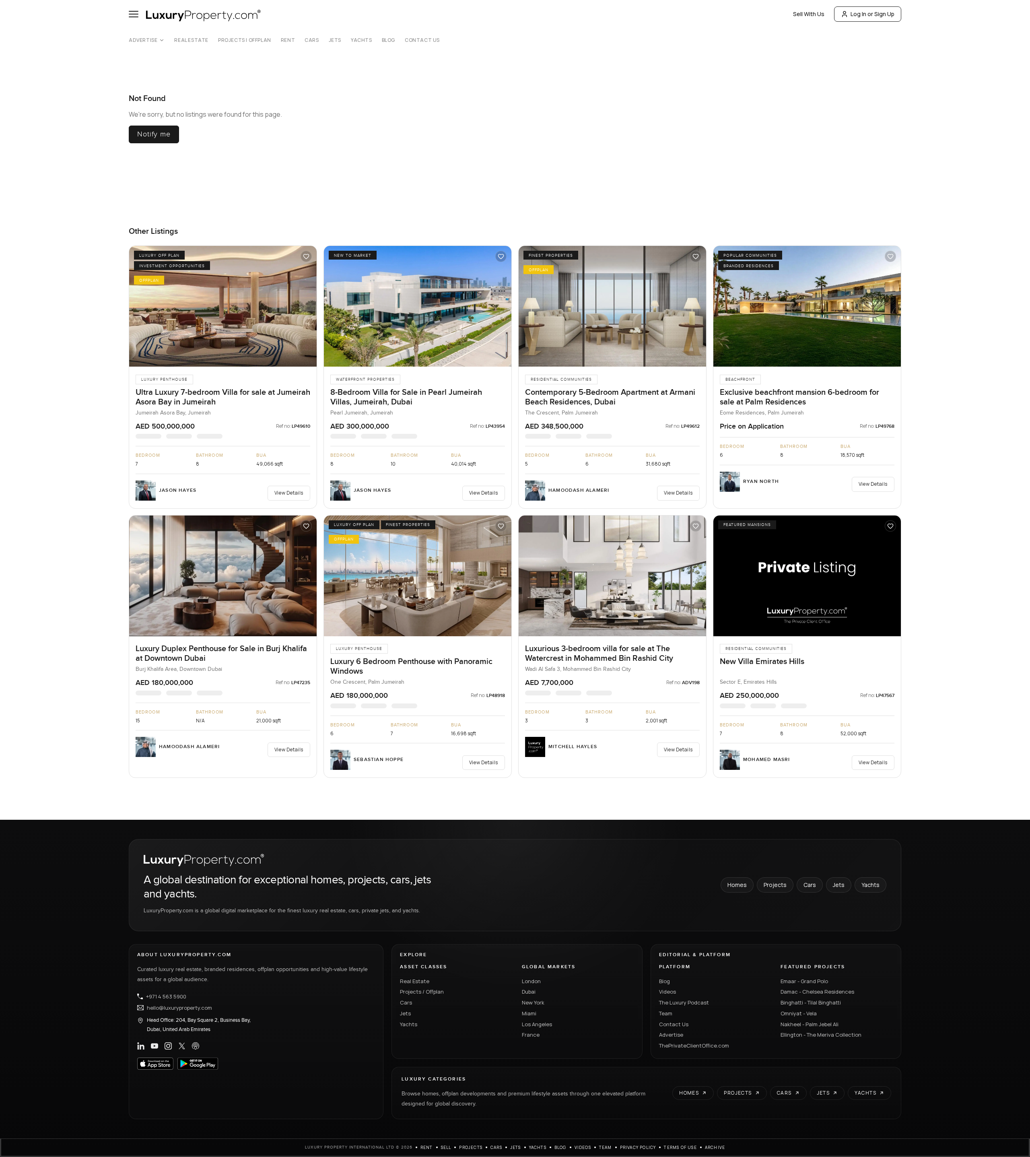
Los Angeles (537, 1024)
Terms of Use (680, 1147)
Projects (775, 885)
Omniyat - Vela (799, 1013)
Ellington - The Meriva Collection (821, 1034)
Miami (529, 1013)
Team (665, 1013)
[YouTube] (154, 1046)
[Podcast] (195, 1046)
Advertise (143, 40)
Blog (388, 40)
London (531, 981)
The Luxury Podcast (684, 1002)
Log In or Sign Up (872, 14)
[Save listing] (306, 256)
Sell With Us (808, 14)
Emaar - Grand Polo (804, 981)
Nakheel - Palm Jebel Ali (809, 1024)
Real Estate (191, 40)
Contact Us (422, 40)
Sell (446, 1147)
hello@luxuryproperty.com (179, 1007)
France (531, 1034)
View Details (288, 492)
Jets (335, 40)
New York (533, 1002)
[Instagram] (168, 1046)
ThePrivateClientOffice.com (694, 1045)
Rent (288, 40)
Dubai (529, 991)
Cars (312, 40)
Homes (737, 885)
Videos (667, 991)
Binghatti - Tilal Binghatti (811, 1002)
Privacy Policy (638, 1147)
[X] (181, 1046)
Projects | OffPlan (244, 40)
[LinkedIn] (140, 1046)
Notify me (154, 134)
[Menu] (134, 14)
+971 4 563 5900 (166, 996)
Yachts (361, 40)
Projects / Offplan (422, 991)
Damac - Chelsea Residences (817, 991)
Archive (715, 1147)
